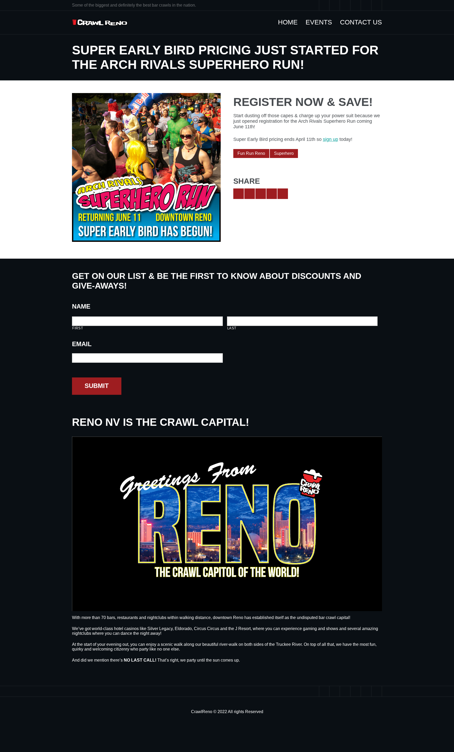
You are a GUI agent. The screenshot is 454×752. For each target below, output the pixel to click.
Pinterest (355, 5)
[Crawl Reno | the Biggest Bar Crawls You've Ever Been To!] (99, 22)
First (77, 328)
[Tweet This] (238, 193)
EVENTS (321, 22)
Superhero (284, 153)
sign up (330, 139)
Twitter (324, 5)
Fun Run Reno (251, 153)
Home (290, 22)
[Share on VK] (282, 193)
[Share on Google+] (260, 193)
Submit (97, 385)
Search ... (377, 5)
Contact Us (363, 22)
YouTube (345, 5)
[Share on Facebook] (249, 193)
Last (232, 328)
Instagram (366, 5)
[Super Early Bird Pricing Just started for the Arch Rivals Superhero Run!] (146, 167)
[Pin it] (271, 193)
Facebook (334, 5)
